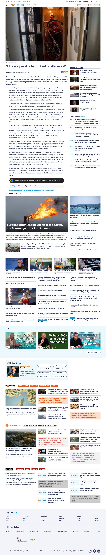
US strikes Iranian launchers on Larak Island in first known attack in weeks (52, 484)
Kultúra (25, 518)
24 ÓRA (83, 116)
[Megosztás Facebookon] (62, 72)
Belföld (18, 186)
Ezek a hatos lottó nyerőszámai (15, 284)
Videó (78, 520)
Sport (27, 469)
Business (20, 469)
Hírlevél (96, 518)
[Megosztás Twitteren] (64, 72)
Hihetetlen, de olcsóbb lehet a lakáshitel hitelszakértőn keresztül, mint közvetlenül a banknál (84, 279)
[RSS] (90, 551)
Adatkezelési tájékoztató (46, 551)
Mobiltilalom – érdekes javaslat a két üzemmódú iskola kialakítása (39, 271)
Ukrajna (35, 4)
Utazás (41, 425)
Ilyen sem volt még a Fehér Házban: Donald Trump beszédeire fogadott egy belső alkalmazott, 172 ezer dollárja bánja (51, 279)
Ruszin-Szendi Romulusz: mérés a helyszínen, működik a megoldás (15, 272)
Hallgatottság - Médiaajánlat (24, 551)
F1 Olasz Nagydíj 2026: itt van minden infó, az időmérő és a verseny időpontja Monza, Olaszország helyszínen (20, 450)
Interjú (42, 518)
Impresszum (36, 551)
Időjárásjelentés (48, 531)
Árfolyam (34, 385)
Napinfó (61, 520)
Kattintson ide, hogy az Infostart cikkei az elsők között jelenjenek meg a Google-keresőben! (38, 180)
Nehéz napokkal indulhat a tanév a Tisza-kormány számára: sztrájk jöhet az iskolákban (53, 400)
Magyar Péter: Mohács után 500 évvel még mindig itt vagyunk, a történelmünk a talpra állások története (83, 298)
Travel (34, 469)
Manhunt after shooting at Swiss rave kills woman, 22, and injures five (85, 499)
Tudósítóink (44, 516)
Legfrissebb (79, 516)
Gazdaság (8, 520)
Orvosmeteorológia (62, 531)
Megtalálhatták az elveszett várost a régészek (84, 285)
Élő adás (45, 365)
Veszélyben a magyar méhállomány (56, 285)
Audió (78, 518)
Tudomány (25, 516)
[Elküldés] (67, 72)
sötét (34, 190)
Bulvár (60, 516)
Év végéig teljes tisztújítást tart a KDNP (50, 290)
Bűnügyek (61, 518)
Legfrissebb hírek (20, 531)
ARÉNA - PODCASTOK (93, 4)
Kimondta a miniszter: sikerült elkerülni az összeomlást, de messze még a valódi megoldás (84, 416)
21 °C (99, 1)
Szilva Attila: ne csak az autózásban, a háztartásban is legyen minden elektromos (87, 272)
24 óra (28, 4)
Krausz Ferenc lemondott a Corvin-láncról (83, 250)
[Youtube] (98, 551)
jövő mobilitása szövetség (46, 190)
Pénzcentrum (23, 385)
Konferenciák (44, 385)
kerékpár (21, 190)
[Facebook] (94, 551)
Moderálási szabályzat (59, 551)
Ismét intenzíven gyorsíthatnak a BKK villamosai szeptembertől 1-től (64, 272)
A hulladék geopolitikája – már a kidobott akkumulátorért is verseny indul (44, 244)
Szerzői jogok (69, 551)
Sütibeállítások (81, 551)
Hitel (25, 425)
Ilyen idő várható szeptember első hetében (51, 308)
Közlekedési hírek (34, 531)
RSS (75, 551)
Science (42, 469)
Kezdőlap (12, 186)
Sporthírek (75, 531)
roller (28, 190)
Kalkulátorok (51, 425)
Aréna (99, 531)
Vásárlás (33, 425)
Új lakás (54, 385)
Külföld (7, 518)
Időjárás (96, 520)
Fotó (96, 516)
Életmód (43, 520)
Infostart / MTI (10, 72)
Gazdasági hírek (87, 531)
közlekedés (13, 190)
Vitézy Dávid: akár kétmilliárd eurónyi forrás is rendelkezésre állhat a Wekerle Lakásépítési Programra (84, 223)
